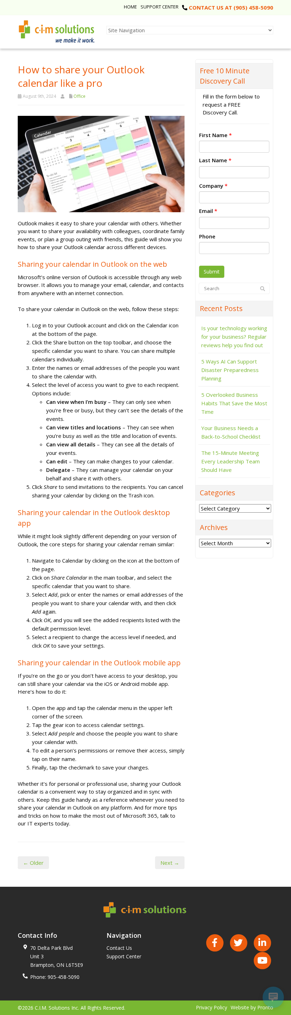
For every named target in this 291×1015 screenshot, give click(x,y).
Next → (169, 862)
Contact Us (119, 947)
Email (208, 210)
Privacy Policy (211, 1007)
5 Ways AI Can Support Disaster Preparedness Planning (230, 370)
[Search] (262, 288)
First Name (215, 135)
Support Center (160, 7)
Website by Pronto (252, 1007)
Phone (207, 236)
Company (213, 185)
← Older (33, 862)
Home (130, 7)
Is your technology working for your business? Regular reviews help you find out (234, 337)
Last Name (215, 160)
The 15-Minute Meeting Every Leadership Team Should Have (230, 461)
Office (79, 96)
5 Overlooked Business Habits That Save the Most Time (234, 403)
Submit (212, 271)
